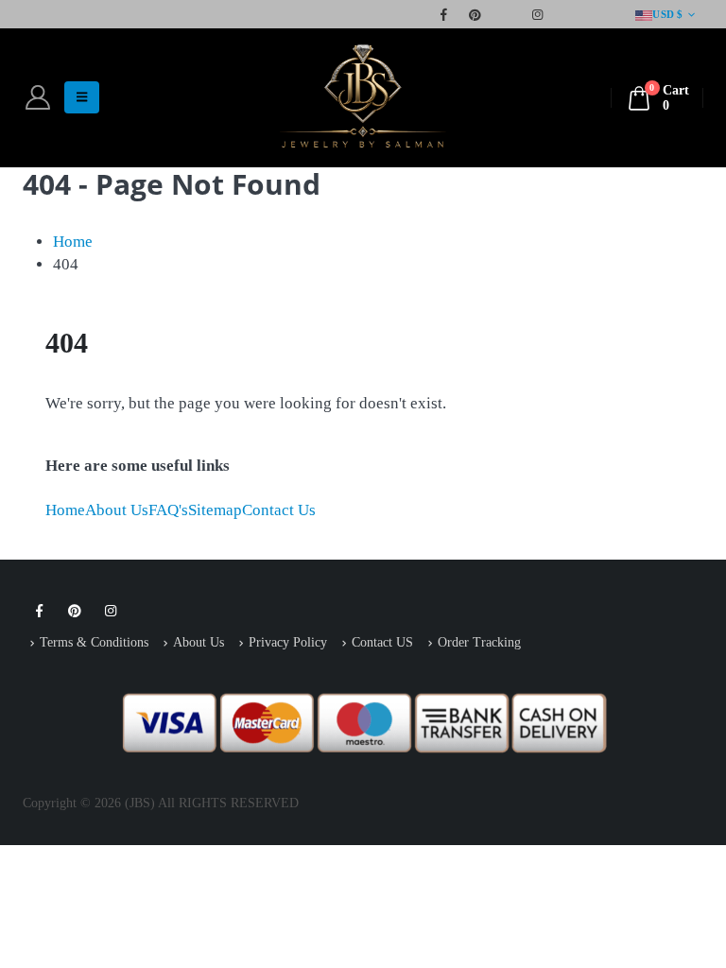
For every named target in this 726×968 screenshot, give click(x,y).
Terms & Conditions (94, 642)
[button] (81, 97)
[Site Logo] (363, 98)
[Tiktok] (599, 14)
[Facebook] (443, 14)
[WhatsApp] (568, 14)
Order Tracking (479, 642)
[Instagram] (537, 14)
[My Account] (37, 97)
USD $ (667, 14)
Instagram (110, 610)
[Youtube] (506, 14)
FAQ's (168, 510)
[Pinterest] (474, 14)
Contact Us (279, 510)
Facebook (39, 610)
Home (65, 510)
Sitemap (215, 510)
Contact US (382, 642)
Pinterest (74, 610)
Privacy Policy (288, 642)
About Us (116, 510)
